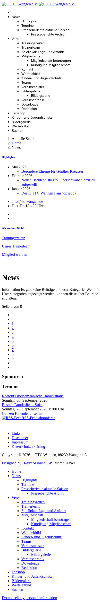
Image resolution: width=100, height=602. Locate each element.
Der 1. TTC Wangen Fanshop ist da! (49, 193)
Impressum (20, 442)
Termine (27, 25)
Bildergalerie (31, 91)
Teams (26, 82)
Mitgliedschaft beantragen (51, 60)
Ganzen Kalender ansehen (22, 413)
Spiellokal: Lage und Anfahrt (42, 52)
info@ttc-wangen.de (27, 201)
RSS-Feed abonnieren (38, 418)
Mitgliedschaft (31, 56)
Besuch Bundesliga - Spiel (22, 405)
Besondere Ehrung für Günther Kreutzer (52, 171)
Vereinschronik (32, 100)
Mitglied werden (14, 254)
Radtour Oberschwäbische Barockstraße (33, 396)
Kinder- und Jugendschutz (41, 78)
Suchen (17, 131)
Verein (16, 39)
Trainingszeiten (33, 43)
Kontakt (27, 69)
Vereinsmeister (32, 87)
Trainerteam (30, 47)
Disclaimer (20, 438)
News (16, 17)
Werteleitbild (30, 74)
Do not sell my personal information (29, 598)
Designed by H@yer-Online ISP (27, 463)
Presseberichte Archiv (47, 34)
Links (16, 433)
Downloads (29, 104)
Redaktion (29, 109)
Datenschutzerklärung (28, 446)
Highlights (28, 21)
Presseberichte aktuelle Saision (45, 30)
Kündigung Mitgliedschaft (50, 65)
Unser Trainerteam (16, 246)
